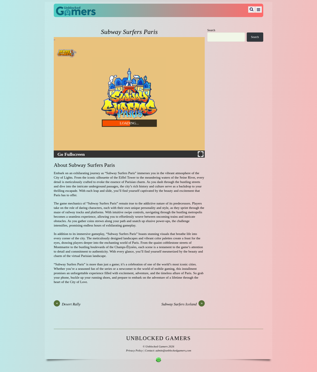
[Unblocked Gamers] (76, 13)
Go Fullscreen (71, 154)
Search (211, 30)
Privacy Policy (134, 350)
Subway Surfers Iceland (182, 304)
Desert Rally (68, 304)
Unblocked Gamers (156, 346)
